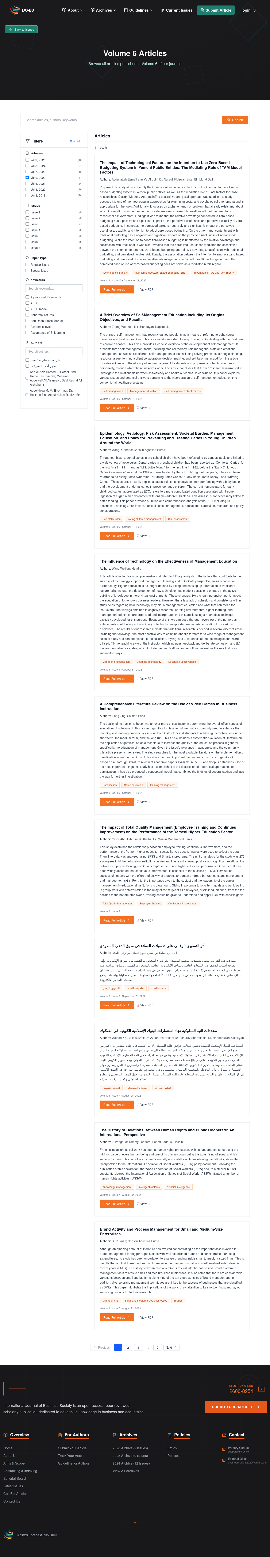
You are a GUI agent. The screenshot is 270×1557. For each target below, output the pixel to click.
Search (237, 119)
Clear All (75, 141)
